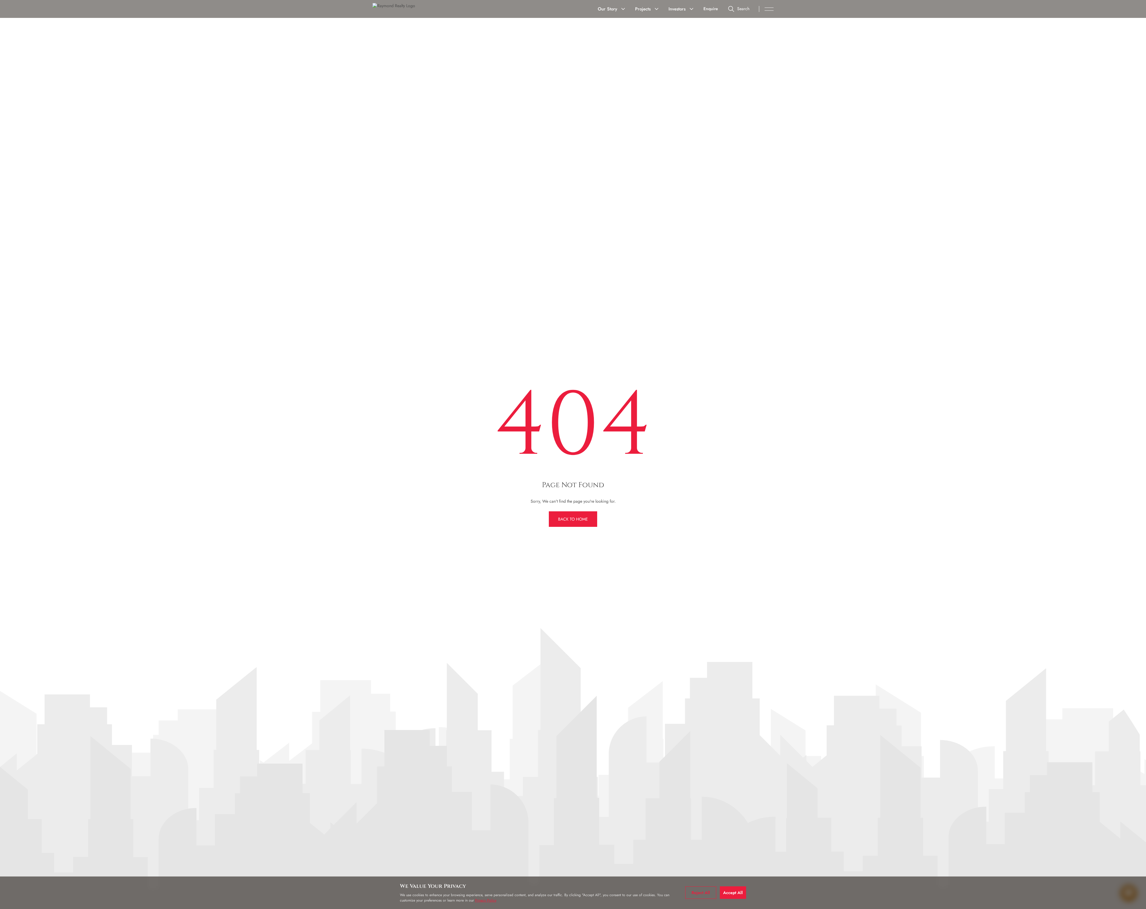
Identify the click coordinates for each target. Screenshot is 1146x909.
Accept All (733, 893)
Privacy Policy (485, 900)
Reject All (700, 893)
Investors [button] (677, 9)
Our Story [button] (607, 9)
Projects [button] (643, 9)
